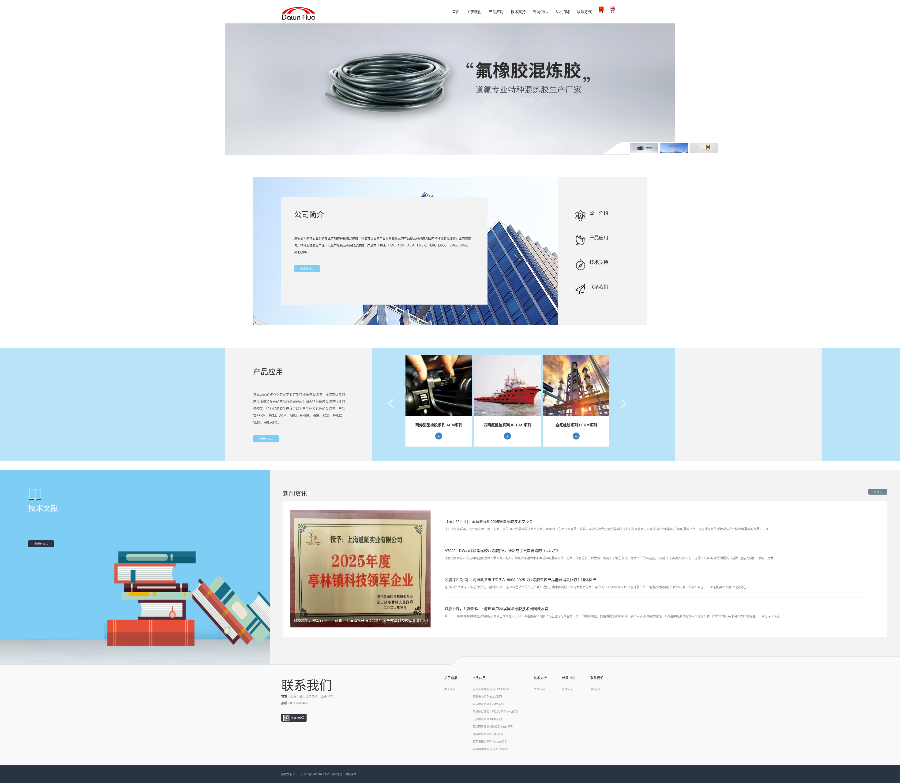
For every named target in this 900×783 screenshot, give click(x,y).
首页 (456, 11)
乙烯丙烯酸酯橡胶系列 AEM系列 (492, 726)
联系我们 (597, 677)
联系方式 (584, 11)
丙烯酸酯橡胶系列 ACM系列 (490, 749)
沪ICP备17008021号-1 (315, 774)
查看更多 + (307, 269)
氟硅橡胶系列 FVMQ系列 (488, 704)
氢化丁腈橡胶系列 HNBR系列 (491, 689)
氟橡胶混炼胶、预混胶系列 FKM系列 (495, 711)
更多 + (878, 492)
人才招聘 (562, 11)
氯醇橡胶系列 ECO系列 (487, 696)
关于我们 (474, 11)
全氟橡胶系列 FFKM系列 (487, 734)
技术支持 (518, 11)
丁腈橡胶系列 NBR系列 (487, 719)
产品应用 (496, 11)
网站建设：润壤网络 (343, 774)
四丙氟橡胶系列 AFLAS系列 (489, 741)
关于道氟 (450, 677)
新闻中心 (540, 11)
